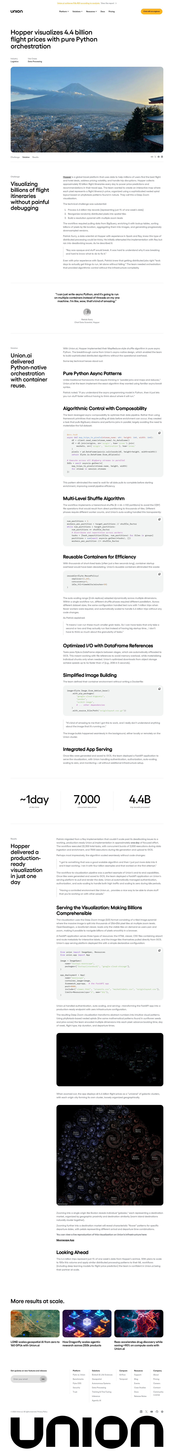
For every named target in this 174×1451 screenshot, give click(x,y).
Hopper (67, 177)
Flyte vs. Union (79, 1375)
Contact (157, 1387)
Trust (75, 1392)
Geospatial (97, 1379)
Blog (136, 1379)
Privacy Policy (42, 1412)
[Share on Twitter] (155, 157)
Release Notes (140, 1396)
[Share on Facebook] (158, 157)
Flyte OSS (77, 1383)
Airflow (122, 1375)
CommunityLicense (158, 1393)
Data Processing (99, 1387)
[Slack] (162, 1411)
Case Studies (140, 1387)
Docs (103, 11)
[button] (64, 11)
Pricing (112, 11)
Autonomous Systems (101, 1383)
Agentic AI (96, 1400)
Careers (156, 1383)
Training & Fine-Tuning (101, 1392)
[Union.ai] (18, 11)
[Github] (157, 1411)
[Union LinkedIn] (141, 1411)
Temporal (123, 1379)
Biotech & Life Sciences (102, 1375)
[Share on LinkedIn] (162, 157)
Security (76, 1387)
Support (137, 1375)
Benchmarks (78, 1379)
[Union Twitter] (146, 1411)
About (156, 1375)
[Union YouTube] (151, 1411)
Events (137, 1383)
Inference (96, 1396)
